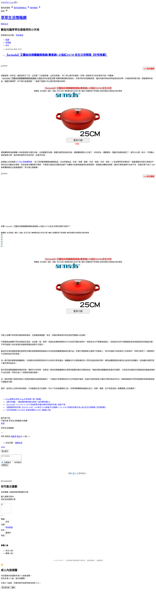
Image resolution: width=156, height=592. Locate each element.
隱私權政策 (91, 560)
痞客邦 (13, 436)
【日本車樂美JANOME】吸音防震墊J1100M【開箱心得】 (28, 410)
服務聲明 (100, 560)
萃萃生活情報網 (13, 18)
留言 (19, 436)
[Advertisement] (58, 198)
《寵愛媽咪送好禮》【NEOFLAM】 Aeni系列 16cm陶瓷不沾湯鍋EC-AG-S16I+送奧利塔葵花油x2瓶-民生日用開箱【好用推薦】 (55, 407)
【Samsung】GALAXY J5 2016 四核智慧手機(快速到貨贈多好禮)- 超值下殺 (35, 405)
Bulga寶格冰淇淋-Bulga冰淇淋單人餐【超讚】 (23, 399)
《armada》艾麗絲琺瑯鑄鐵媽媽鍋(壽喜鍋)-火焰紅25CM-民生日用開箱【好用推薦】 (56, 54)
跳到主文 (4, 24)
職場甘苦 (18, 443)
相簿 (7, 40)
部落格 (8, 42)
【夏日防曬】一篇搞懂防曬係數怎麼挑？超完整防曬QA (27, 402)
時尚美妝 (19, 35)
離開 (13, 587)
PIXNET (60, 560)
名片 (7, 45)
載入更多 (5, 451)
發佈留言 (5, 465)
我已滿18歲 (5, 587)
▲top (3, 447)
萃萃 (3, 423)
